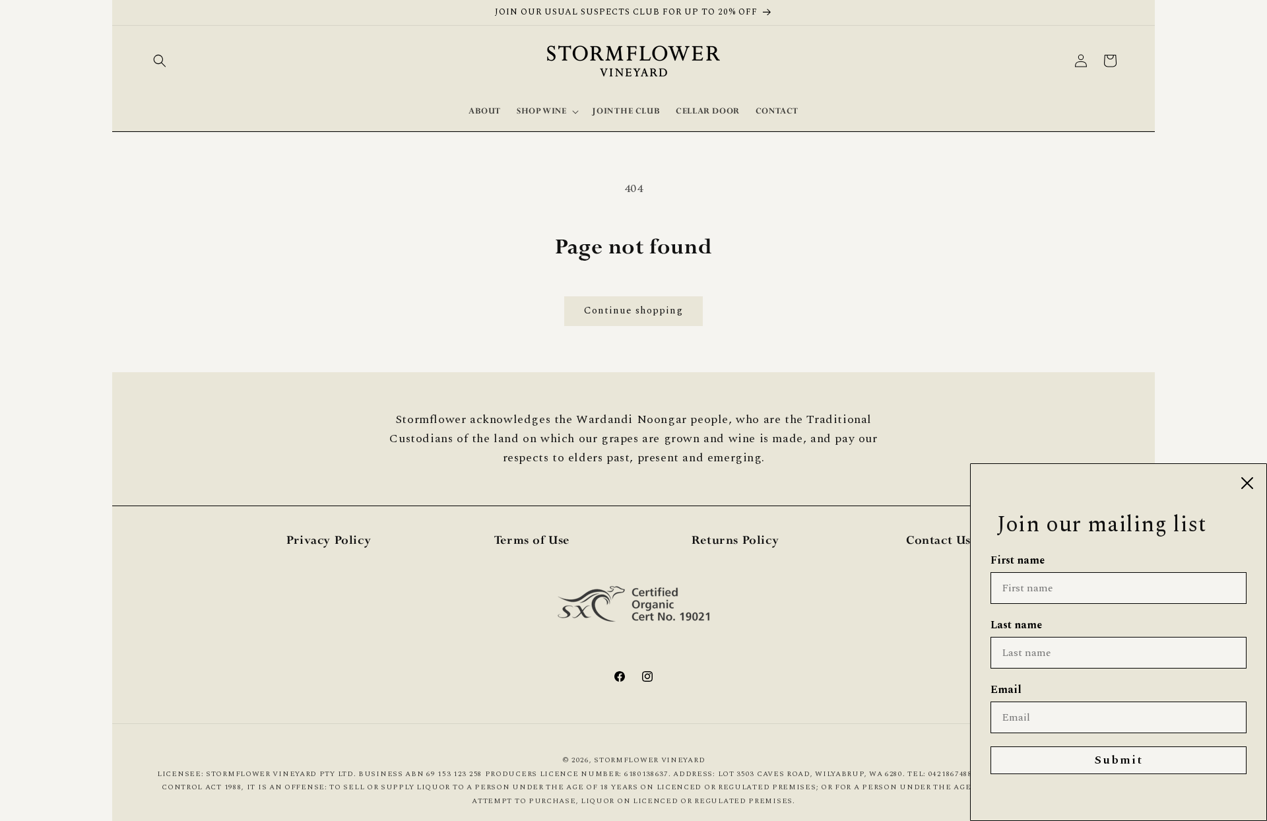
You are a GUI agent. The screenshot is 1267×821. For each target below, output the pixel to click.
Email (1006, 690)
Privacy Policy (328, 540)
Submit (1118, 760)
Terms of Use (531, 540)
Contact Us (938, 540)
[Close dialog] (1247, 483)
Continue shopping (633, 310)
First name (1018, 560)
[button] (159, 60)
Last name (1016, 625)
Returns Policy (735, 540)
